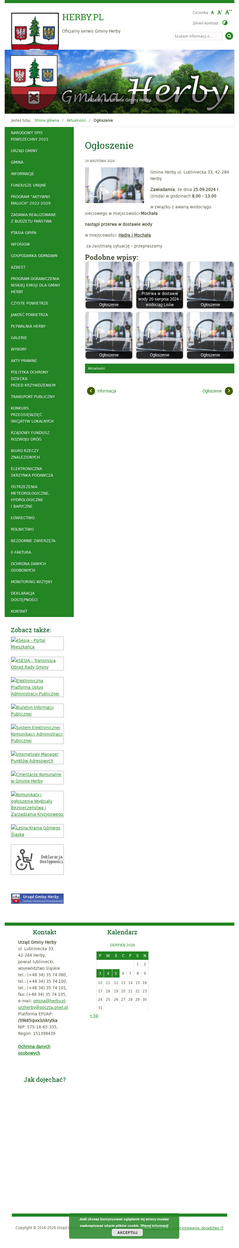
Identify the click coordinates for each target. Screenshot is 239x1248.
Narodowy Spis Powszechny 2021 (30, 136)
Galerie (19, 337)
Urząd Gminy (24, 150)
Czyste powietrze (30, 303)
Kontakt (19, 611)
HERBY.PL (83, 17)
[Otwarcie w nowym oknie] (37, 646)
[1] (10, 105)
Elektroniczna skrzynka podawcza (32, 472)
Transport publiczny (33, 396)
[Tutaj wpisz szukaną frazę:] (198, 36)
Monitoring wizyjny (31, 581)
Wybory (18, 349)
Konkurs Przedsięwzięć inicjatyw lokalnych (32, 414)
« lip (94, 1015)
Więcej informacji (154, 1225)
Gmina (17, 162)
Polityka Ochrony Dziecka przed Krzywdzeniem (33, 378)
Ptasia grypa (23, 232)
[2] (16, 105)
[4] (28, 105)
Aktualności (76, 120)
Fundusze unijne (28, 185)
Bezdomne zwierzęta (33, 540)
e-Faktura (21, 552)
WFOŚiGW (20, 244)
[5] (33, 105)
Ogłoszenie (212, 391)
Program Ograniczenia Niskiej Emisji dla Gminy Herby (35, 285)
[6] (39, 105)
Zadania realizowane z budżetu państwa (33, 218)
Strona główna (47, 120)
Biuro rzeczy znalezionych (25, 454)
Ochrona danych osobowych (28, 567)
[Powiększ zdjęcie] (116, 185)
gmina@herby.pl (49, 1000)
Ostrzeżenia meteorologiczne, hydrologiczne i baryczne (30, 496)
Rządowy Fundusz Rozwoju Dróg (30, 436)
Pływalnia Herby (28, 326)
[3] (22, 105)
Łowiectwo (23, 517)
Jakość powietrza (29, 314)
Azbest (18, 267)
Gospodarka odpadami (34, 255)
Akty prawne (24, 360)
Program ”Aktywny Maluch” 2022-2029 (31, 200)
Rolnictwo (22, 529)
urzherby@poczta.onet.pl (43, 1007)
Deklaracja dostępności (24, 596)
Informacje (22, 173)
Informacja (106, 391)
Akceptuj (127, 1232)
